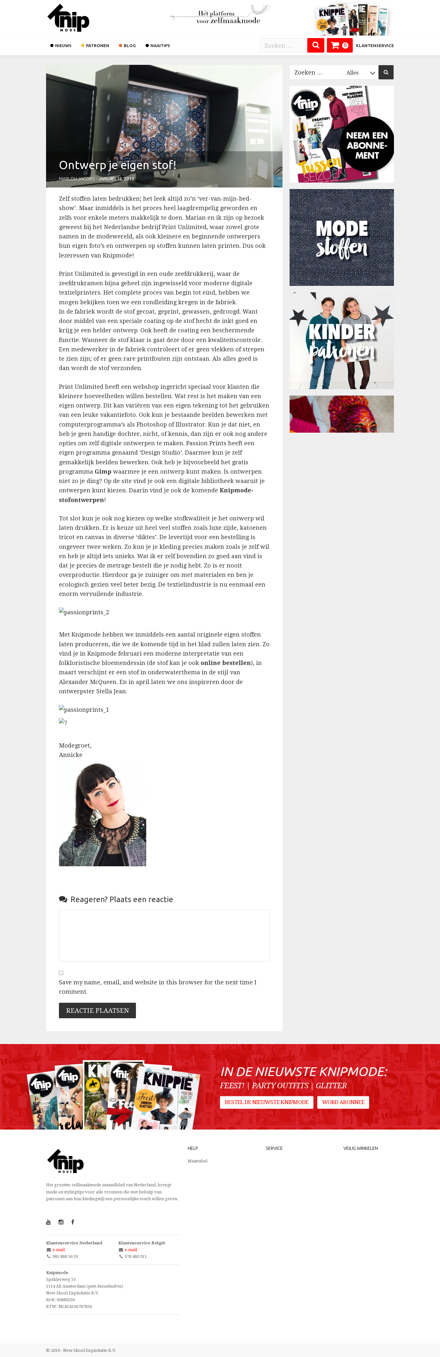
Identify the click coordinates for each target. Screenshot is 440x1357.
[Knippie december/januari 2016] (164, 1111)
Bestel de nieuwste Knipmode (267, 1102)
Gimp (103, 471)
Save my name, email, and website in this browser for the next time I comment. (157, 987)
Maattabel (197, 1161)
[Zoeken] (315, 45)
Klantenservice (375, 45)
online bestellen (226, 662)
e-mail (59, 1249)
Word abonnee (343, 1102)
